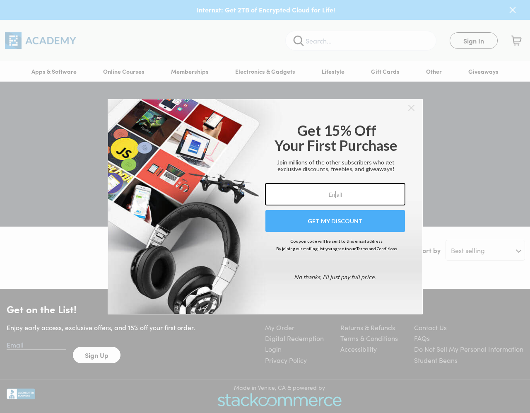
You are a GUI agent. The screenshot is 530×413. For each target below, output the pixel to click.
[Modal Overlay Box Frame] (265, 206)
